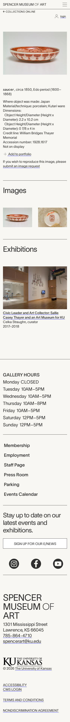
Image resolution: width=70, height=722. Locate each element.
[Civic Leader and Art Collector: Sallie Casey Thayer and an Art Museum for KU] (35, 287)
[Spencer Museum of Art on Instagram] (14, 564)
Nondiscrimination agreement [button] (31, 710)
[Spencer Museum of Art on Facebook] (36, 564)
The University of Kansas (33, 668)
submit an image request (21, 166)
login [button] (63, 16)
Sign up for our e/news (35, 544)
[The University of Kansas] (22, 662)
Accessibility (15, 685)
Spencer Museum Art (24, 4)
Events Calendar (21, 494)
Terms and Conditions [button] (23, 700)
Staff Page (14, 464)
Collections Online (20, 11)
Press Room (16, 474)
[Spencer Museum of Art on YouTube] (58, 564)
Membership (17, 445)
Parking (11, 484)
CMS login (12, 689)
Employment (17, 455)
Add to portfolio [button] (19, 154)
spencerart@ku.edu (22, 641)
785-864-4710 (17, 635)
